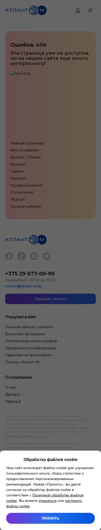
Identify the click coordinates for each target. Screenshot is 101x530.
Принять (50, 518)
